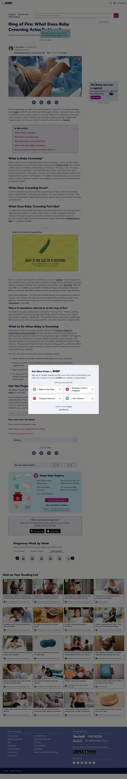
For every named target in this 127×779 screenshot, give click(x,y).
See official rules (63, 409)
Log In (70, 406)
